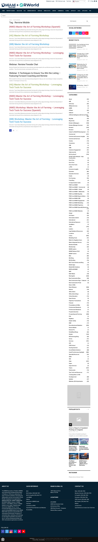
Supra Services (73, 365)
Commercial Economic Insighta (77, 136)
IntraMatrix (71, 224)
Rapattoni (71, 318)
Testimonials (72, 370)
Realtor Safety (72, 320)
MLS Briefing (72, 260)
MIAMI (54, 502)
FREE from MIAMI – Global (75, 189)
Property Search (11, 10)
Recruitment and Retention (75, 325)
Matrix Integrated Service (75, 242)
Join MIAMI (29, 497)
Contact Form (78, 505)
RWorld (28, 499)
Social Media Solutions (75, 350)
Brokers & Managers (74, 123)
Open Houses (72, 298)
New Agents (72, 276)
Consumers (72, 143)
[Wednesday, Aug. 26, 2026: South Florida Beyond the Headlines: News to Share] (72, 66)
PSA (70, 316)
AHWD (70, 108)
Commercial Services (74, 138)
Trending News (72, 374)
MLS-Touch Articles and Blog (76, 262)
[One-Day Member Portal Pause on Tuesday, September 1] (72, 46)
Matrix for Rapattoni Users (75, 240)
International (72, 220)
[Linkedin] (15, 531)
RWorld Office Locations (56, 510)
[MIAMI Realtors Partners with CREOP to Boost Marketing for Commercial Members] (84, 456)
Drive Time (71, 160)
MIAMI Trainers (73, 253)
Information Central (74, 217)
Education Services (74, 173)
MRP (70, 271)
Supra (70, 363)
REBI (70, 323)
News (70, 285)
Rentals (71, 334)
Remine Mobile (72, 327)
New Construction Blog (74, 278)
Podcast (71, 303)
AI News (71, 110)
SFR (70, 343)
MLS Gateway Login (60, 1)
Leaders (71, 229)
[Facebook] (3, 531)
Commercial (61, 10)
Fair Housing (72, 178)
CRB (70, 145)
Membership (72, 246)
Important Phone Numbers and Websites (36, 507)
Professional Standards (75, 307)
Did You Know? (72, 154)
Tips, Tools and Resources (75, 372)
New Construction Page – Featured (77, 280)
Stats (70, 361)
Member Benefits (73, 244)
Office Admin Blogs (74, 294)
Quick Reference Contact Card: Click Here (85, 507)
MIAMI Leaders (72, 249)
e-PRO (70, 167)
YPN (90, 10)
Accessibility (29, 509)
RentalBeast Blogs (73, 332)
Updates (71, 379)
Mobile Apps (72, 264)
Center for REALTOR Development (77, 132)
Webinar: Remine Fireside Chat (23, 64)
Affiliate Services (73, 106)
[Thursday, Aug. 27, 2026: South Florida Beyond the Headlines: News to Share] (72, 55)
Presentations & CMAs (74, 305)
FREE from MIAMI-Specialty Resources (78, 207)
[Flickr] (19, 531)
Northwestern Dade (58, 504)
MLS (25, 10)
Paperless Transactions (75, 300)
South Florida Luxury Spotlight (76, 352)
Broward (71, 127)
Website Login (50, 1)
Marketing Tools (73, 237)
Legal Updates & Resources (76, 231)
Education (19, 10)
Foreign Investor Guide (74, 182)
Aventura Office (56, 506)
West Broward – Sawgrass (59, 508)
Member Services (31, 10)
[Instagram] (11, 531)
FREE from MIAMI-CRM (74, 198)
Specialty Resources (74, 354)
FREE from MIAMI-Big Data (75, 194)
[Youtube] (23, 531)
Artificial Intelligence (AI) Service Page (78, 115)
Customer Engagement (74, 150)
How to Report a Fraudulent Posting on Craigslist (78, 429)
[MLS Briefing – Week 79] (72, 87)
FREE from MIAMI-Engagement (76, 200)
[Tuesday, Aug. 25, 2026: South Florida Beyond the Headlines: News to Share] (72, 76)
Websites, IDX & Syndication (76, 381)
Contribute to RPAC (31, 505)
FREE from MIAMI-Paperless (76, 205)
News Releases (73, 287)
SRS (70, 359)
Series (70, 338)
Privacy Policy (35, 539)
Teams (70, 368)
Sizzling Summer (73, 347)
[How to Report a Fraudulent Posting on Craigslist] (79, 419)
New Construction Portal (75, 282)
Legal (79, 10)
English (77, 1)
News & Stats (47, 10)
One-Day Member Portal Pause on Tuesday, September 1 (83, 46)
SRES (70, 356)
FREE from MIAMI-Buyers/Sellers (77, 196)
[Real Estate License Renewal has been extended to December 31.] (84, 441)
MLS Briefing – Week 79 (82, 85)
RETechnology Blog (74, 336)
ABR (70, 101)
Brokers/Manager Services (76, 125)
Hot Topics (71, 215)
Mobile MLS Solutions (74, 267)
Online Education (73, 296)
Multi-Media (72, 273)
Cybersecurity (72, 152)
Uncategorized (72, 376)
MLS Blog (71, 258)
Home (3, 10)
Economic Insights (73, 169)
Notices (71, 289)
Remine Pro (72, 329)
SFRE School (72, 345)
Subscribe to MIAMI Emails (32, 501)
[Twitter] (7, 531)
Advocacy (73, 10)
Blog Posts (71, 120)
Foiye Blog (71, 180)
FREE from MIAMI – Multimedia (76, 191)
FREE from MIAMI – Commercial (77, 187)
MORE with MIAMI (73, 269)
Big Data (71, 118)
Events (70, 176)
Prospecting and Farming (75, 314)
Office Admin (72, 291)
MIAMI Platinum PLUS (74, 251)
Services (40, 10)
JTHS (70, 226)
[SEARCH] (87, 21)
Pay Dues (69, 1)
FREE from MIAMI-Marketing (76, 202)
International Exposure (74, 222)
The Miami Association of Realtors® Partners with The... (72, 463)
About (70, 99)
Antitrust (71, 112)
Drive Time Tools (73, 164)
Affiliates (84, 10)
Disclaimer (32, 538)
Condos (54, 10)
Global (67, 10)
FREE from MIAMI (73, 185)
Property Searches (73, 311)
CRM (70, 147)
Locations (71, 233)
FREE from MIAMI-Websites (76, 211)
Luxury (70, 235)
